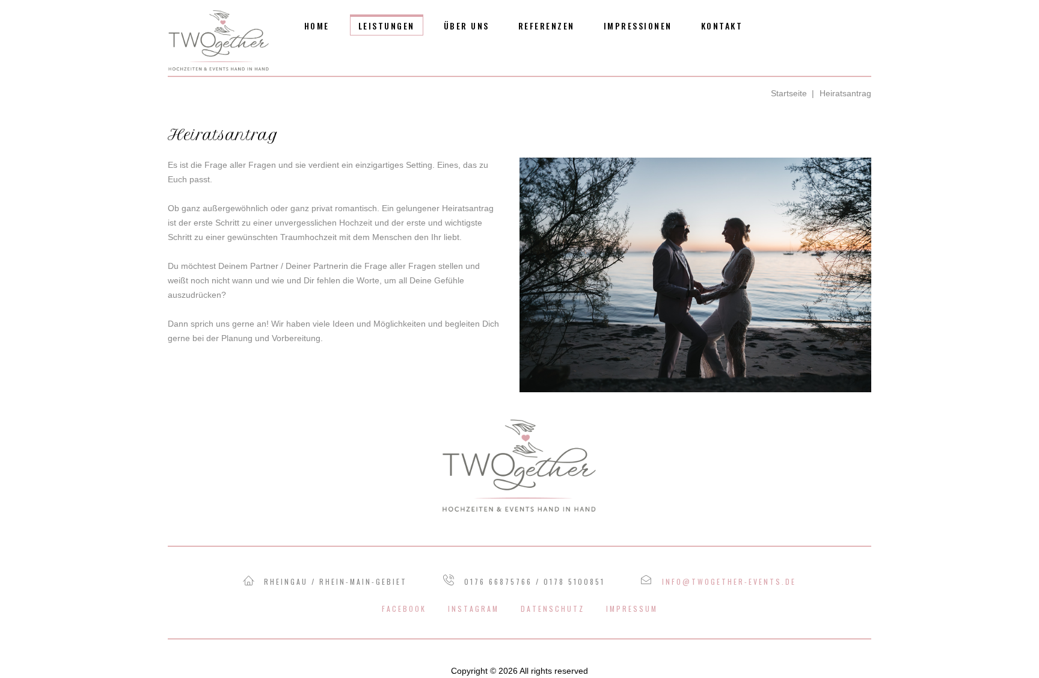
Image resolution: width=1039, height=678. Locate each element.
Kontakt (722, 25)
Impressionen (638, 25)
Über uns (466, 25)
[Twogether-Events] (219, 40)
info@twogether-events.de (729, 581)
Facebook (404, 608)
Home (316, 25)
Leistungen (386, 25)
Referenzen (546, 25)
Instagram (473, 608)
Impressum (632, 608)
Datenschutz (552, 608)
